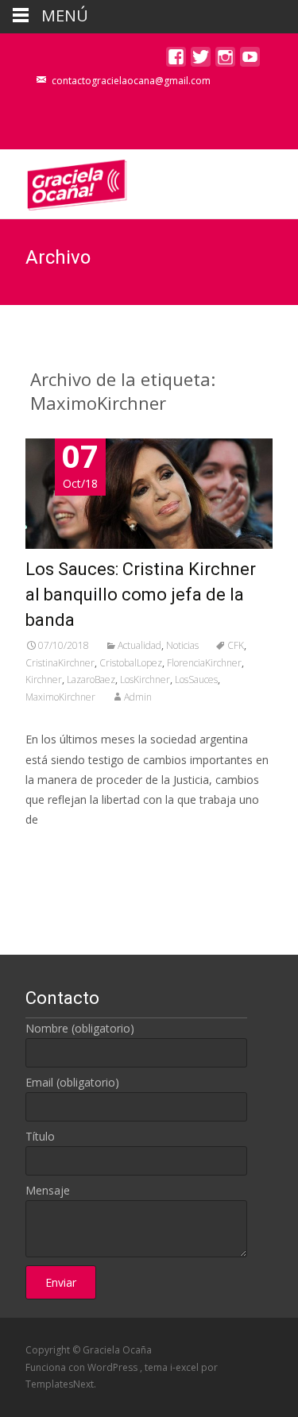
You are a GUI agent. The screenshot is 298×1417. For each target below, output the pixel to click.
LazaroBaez (91, 679)
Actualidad (139, 645)
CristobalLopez (130, 663)
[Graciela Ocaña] (64, 181)
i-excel (185, 1367)
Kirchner (43, 679)
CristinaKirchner (60, 663)
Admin (138, 697)
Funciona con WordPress (82, 1367)
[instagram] (225, 60)
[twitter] (201, 60)
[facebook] (176, 60)
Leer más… (56, 848)
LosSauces (196, 679)
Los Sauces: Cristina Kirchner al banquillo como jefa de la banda (140, 594)
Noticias (182, 645)
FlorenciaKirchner (204, 663)
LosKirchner (145, 679)
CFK (235, 645)
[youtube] (250, 60)
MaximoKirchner (60, 697)
